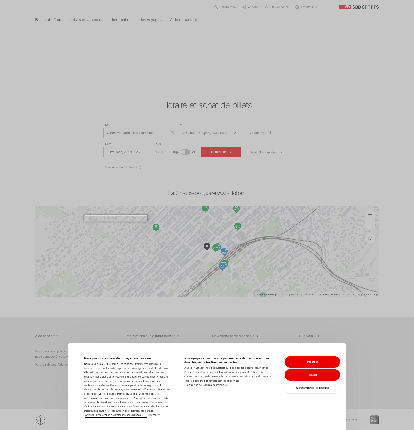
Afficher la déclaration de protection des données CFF (116, 414)
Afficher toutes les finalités (312, 387)
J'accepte (312, 361)
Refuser (312, 374)
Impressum (153, 414)
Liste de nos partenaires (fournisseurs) (206, 384)
